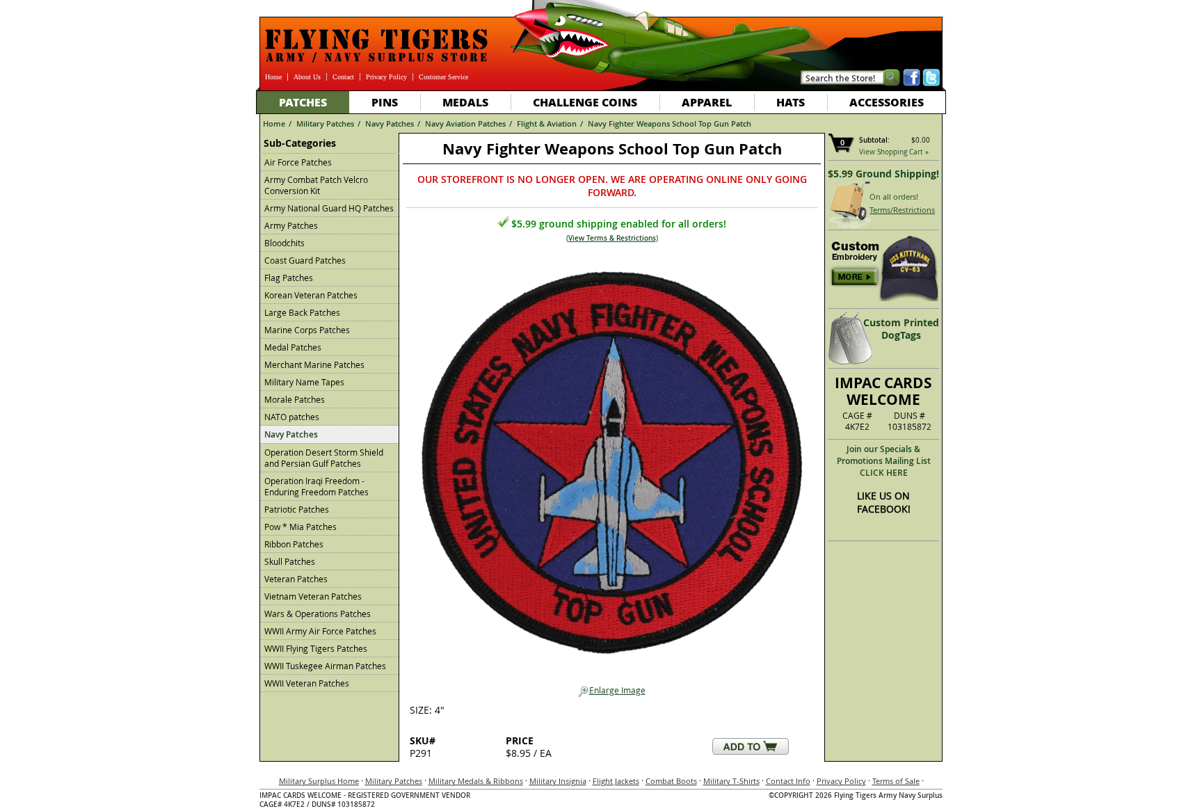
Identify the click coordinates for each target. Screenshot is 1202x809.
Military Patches (325, 123)
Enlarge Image (617, 690)
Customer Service (443, 77)
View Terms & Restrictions (612, 238)
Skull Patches (289, 561)
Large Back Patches (302, 312)
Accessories (886, 102)
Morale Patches (294, 399)
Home (273, 77)
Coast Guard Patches (305, 260)
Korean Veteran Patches (311, 295)
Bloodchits (284, 242)
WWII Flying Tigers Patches (315, 648)
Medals (465, 102)
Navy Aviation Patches (465, 123)
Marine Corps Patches (307, 329)
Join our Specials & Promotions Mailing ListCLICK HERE (884, 461)
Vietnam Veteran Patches (313, 596)
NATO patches (291, 416)
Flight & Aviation (547, 123)
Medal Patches (292, 347)
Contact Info (788, 781)
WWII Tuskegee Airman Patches (325, 665)
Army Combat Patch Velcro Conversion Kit (316, 185)
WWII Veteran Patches (306, 683)
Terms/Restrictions (902, 210)
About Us (307, 77)
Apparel (707, 102)
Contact (343, 77)
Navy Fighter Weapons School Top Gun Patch (669, 123)
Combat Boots (671, 781)
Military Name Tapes (304, 381)
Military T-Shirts (731, 781)
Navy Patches (389, 123)
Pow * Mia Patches (300, 526)
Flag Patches (288, 277)
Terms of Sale (896, 781)
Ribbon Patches (293, 544)
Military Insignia (557, 781)
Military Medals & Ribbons (475, 781)
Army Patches (291, 225)
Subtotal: (874, 140)
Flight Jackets (616, 781)
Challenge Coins (585, 102)
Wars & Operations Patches (317, 613)
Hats (790, 102)
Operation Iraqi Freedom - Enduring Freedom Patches (316, 486)
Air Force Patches (298, 162)
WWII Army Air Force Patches (320, 630)
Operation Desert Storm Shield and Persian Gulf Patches (323, 458)
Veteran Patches (296, 578)
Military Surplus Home (319, 781)
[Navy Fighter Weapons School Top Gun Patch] (611, 458)
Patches (303, 102)
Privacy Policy (386, 77)
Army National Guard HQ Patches (329, 208)
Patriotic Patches (296, 509)
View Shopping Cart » (894, 152)
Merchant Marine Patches (314, 364)
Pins (384, 102)
